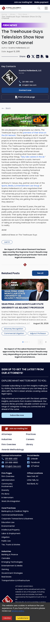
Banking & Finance (10, 554)
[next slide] (45, 342)
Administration (8, 480)
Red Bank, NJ (32, 483)
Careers (30, 439)
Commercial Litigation (14, 333)
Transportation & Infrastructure (16, 580)
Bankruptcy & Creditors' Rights (15, 511)
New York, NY (32, 476)
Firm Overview (9, 444)
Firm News (22, 14)
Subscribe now (17, 415)
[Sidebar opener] (46, 8)
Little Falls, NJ (32, 480)
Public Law (6, 541)
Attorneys (7, 434)
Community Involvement (7, 485)
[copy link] (46, 56)
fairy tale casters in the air (32, 157)
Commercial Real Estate (12, 515)
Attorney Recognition (13, 328)
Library (13, 14)
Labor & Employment (11, 533)
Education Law (8, 522)
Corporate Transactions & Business (17, 518)
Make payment (41, 2)
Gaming (5, 569)
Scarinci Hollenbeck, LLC (19, 48)
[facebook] (28, 56)
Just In (7, 242)
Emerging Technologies (12, 562)
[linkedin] (37, 56)
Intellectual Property (11, 529)
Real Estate (6, 576)
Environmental (8, 526)
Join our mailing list (23, 2)
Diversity (5, 490)
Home (4, 14)
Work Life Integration (11, 501)
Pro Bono (5, 494)
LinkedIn (34, 458)
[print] (42, 56)
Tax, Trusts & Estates (11, 544)
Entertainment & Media (12, 565)
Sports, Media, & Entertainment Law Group (20, 185)
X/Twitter (35, 466)
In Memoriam (7, 497)
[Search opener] (39, 8)
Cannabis (6, 558)
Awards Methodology (13, 449)
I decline (7, 618)
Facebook (35, 462)
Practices (31, 434)
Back (8, 108)
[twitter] (33, 56)
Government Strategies (12, 573)
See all (40, 273)
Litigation (6, 537)
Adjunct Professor (38, 333)
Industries (7, 439)
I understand (22, 618)
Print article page (26, 97)
